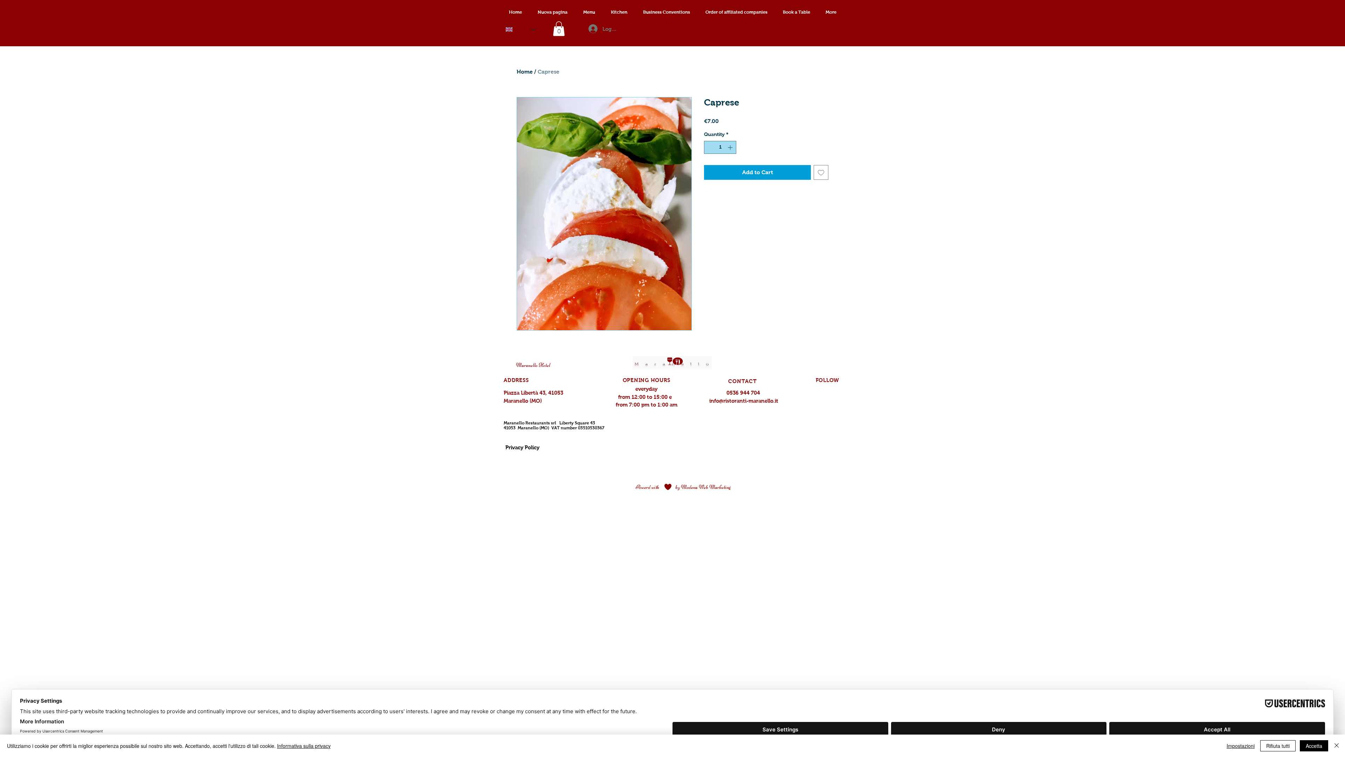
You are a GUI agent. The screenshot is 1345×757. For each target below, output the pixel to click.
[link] (559, 28)
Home (525, 72)
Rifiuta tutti (1278, 745)
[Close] (1336, 745)
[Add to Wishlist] (821, 172)
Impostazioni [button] (1241, 745)
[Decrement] (709, 147)
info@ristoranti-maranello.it (743, 401)
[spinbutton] (720, 147)
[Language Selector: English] (521, 29)
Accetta (1314, 745)
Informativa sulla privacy (304, 745)
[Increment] (730, 147)
